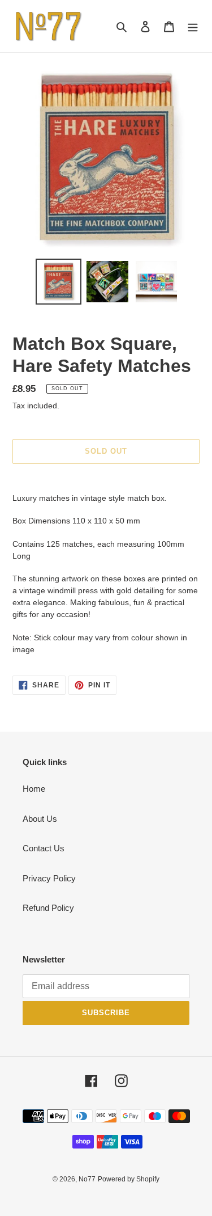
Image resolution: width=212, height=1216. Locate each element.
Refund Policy (48, 908)
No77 (87, 1179)
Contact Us (43, 848)
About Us (40, 819)
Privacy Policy (49, 878)
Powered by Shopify (128, 1179)
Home (34, 788)
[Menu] (193, 26)
